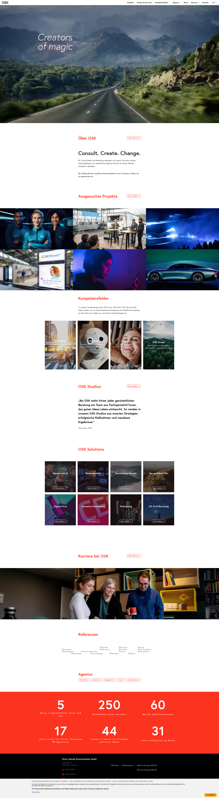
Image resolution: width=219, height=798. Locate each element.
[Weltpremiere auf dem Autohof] (109, 228)
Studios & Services (144, 2)
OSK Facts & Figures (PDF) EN (147, 765)
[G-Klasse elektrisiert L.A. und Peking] (182, 228)
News (186, 2)
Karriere (194, 2)
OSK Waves (115, 765)
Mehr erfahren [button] (36, 792)
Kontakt (205, 2)
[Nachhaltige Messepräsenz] (36, 269)
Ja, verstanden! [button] (210, 795)
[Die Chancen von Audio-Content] (109, 269)
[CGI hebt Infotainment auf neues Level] (182, 269)
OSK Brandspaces (128, 765)
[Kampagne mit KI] (36, 228)
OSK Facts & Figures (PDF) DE (147, 770)
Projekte (130, 2)
